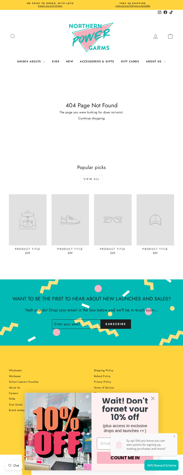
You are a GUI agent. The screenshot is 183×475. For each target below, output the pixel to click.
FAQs (12, 399)
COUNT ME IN (125, 458)
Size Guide (16, 405)
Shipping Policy (103, 370)
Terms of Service (104, 388)
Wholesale (15, 370)
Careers (13, 393)
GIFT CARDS (130, 61)
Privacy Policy (102, 382)
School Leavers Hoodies (24, 382)
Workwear (15, 376)
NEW (69, 61)
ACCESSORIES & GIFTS (97, 61)
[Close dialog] (153, 398)
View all (91, 179)
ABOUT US (154, 61)
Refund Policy (102, 376)
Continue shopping (91, 118)
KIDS (55, 61)
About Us (14, 388)
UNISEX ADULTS (29, 61)
